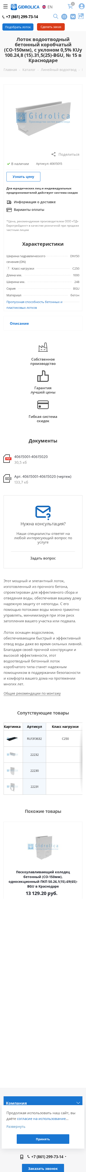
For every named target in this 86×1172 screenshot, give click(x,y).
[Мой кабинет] (82, 6)
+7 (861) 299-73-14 (21, 17)
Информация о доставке (34, 202)
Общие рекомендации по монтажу (32, 693)
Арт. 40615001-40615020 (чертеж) (42, 476)
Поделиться (69, 154)
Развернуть (15, 1126)
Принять (43, 1139)
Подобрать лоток (18, 27)
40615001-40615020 (31, 456)
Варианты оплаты (28, 209)
